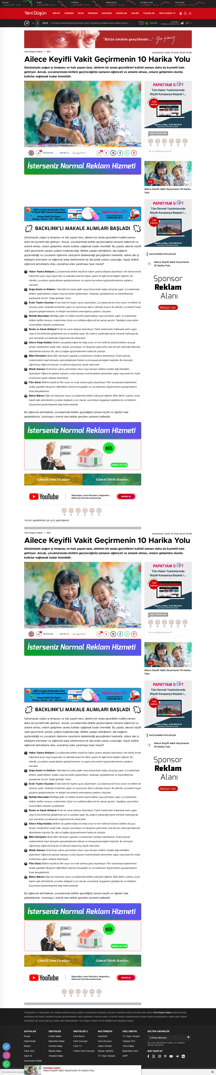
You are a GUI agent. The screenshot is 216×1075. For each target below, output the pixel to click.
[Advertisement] (82, 192)
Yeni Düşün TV (167, 13)
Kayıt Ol (28, 1056)
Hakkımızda (29, 1041)
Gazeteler (103, 1036)
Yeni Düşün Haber (33, 52)
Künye (27, 1036)
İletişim (27, 1046)
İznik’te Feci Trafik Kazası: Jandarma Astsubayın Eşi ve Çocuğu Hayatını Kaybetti (91, 23)
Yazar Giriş (29, 1051)
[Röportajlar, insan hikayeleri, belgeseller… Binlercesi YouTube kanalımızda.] (82, 503)
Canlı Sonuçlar (80, 1041)
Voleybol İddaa (56, 1056)
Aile (48, 52)
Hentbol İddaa (55, 1046)
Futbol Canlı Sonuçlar (84, 1051)
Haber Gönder (105, 1046)
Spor (80, 13)
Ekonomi (93, 13)
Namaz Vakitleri (105, 1051)
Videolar (121, 13)
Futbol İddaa (55, 1036)
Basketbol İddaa (56, 1041)
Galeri (135, 13)
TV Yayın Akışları (106, 1056)
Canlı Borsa (78, 1036)
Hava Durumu (105, 1041)
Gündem (69, 13)
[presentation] (33, 23)
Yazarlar (149, 13)
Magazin (107, 13)
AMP (125, 1056)
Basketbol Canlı (130, 1051)
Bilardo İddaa (55, 1051)
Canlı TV (77, 1046)
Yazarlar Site (129, 1041)
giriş (52, 520)
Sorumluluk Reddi (33, 1061)
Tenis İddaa (128, 1046)
